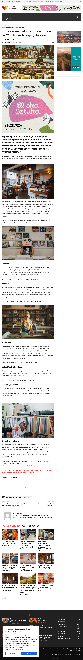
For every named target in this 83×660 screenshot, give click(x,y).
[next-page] (5, 598)
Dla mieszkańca (11, 27)
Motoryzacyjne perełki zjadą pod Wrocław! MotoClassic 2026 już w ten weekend (10, 567)
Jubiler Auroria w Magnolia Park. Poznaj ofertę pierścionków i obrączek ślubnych (27, 567)
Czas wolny (12, 25)
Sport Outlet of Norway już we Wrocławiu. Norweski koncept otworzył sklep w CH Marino (27, 545)
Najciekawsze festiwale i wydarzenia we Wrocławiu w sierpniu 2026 (45, 588)
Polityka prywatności (17, 649)
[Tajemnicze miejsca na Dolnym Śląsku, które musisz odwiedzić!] (46, 558)
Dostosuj (12, 653)
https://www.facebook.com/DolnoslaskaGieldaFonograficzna (21, 466)
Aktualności (22, 539)
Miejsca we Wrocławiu (19, 27)
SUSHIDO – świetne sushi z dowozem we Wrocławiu (9, 543)
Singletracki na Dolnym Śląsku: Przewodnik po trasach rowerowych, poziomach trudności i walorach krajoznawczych (27, 590)
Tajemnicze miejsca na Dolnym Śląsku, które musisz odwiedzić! (45, 567)
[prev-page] (3, 598)
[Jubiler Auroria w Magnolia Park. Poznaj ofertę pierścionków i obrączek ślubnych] (28, 558)
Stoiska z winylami (27, 497)
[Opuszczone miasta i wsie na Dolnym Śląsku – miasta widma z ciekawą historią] (10, 578)
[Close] (37, 628)
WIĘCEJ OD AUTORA (30, 526)
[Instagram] (80, 1)
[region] (21, 641)
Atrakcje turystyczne (42, 563)
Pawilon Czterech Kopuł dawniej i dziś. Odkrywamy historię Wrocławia (14, 505)
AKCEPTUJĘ (28, 653)
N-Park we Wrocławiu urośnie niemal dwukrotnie (42, 505)
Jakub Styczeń (8, 42)
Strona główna (5, 25)
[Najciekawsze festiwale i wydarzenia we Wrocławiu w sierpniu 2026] (46, 578)
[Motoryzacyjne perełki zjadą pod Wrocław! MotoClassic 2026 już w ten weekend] (10, 558)
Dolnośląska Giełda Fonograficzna (13, 497)
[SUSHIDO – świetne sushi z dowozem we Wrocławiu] (10, 534)
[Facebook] (78, 1)
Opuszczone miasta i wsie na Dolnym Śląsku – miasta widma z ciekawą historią (9, 588)
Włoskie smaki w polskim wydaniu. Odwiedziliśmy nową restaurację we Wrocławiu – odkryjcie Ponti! (45, 546)
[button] (78, 17)
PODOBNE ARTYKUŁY (11, 526)
